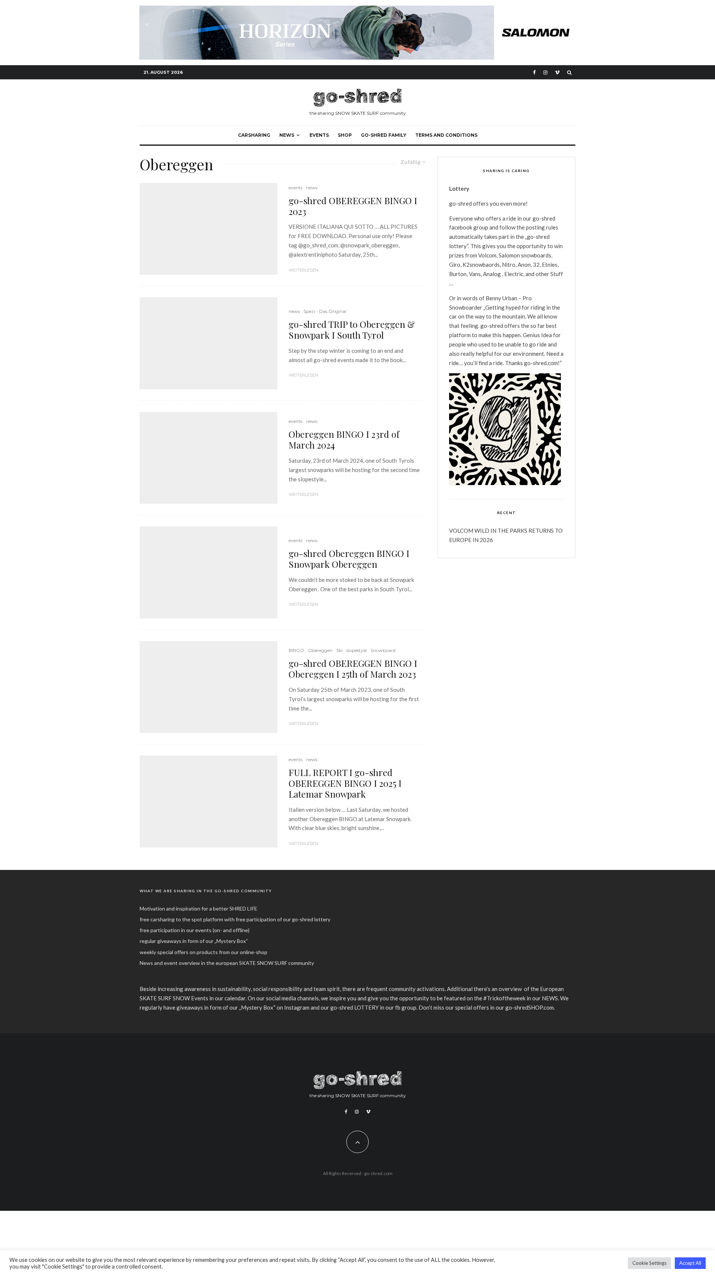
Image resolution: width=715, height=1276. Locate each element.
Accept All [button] (690, 1263)
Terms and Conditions (446, 135)
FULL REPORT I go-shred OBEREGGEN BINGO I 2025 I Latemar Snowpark (345, 783)
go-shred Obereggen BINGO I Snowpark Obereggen (349, 559)
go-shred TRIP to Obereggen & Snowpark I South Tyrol (352, 330)
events (319, 135)
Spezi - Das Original (325, 311)
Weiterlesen (303, 270)
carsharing (254, 135)
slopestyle (356, 650)
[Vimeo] (557, 72)
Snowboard (383, 650)
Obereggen (320, 650)
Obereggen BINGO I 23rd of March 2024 (344, 439)
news (311, 187)
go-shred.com (378, 1173)
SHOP (345, 135)
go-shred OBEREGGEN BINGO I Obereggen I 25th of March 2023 (353, 669)
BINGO (296, 650)
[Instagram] (545, 72)
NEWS (286, 135)
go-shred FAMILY (383, 135)
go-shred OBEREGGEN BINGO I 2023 (353, 206)
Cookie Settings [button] (649, 1263)
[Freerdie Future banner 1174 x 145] (357, 9)
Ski (339, 650)
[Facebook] (534, 72)
